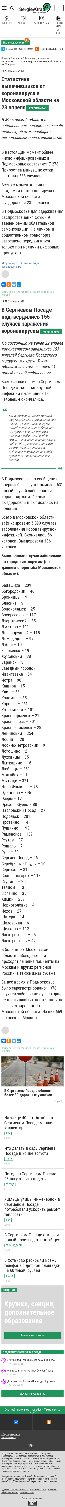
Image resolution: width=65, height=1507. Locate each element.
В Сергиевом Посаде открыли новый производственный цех (32, 1237)
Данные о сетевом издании (15, 1489)
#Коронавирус (9, 263)
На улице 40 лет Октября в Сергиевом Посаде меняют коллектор (29, 1122)
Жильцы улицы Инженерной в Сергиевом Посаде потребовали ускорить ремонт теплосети (32, 1207)
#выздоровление (11, 266)
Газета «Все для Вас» (59, 28)
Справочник (41, 23)
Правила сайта (27, 1492)
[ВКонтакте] (3, 284)
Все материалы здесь (32, 1335)
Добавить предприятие (32, 1393)
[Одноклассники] (8, 284)
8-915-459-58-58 (8, 1437)
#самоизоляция (30, 263)
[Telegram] (14, 284)
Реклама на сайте (38, 1489)
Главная (7, 23)
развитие (39, 1498)
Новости (23, 23)
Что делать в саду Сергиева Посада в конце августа (29, 1151)
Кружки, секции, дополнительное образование (29, 1312)
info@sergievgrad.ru (10, 1434)
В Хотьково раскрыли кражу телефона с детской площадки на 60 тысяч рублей (32, 1265)
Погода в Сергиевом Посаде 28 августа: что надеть (30, 1176)
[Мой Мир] (19, 284)
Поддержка (27, 1498)
